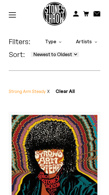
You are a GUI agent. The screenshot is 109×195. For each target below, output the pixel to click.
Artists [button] (84, 41)
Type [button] (50, 41)
